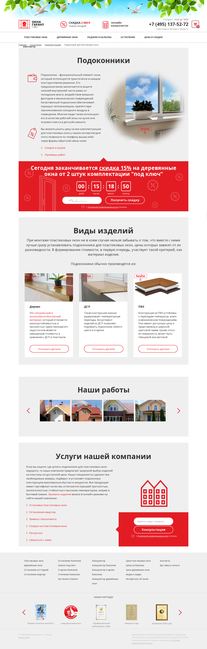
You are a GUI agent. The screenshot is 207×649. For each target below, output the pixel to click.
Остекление (128, 37)
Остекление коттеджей (36, 569)
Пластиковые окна (35, 37)
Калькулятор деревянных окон (105, 581)
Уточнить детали (49, 349)
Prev (29, 411)
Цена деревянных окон (138, 569)
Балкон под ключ (67, 565)
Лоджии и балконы (99, 37)
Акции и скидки (133, 574)
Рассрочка (35, 533)
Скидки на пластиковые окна (48, 526)
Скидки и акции (55, 147)
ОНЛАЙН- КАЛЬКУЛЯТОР (119, 24)
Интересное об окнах (137, 578)
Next (179, 411)
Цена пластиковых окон (138, 560)
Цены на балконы (135, 565)
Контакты (29, 46)
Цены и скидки (153, 37)
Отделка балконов (67, 569)
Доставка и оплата (170, 565)
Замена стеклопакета (43, 519)
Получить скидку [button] (125, 200)
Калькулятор (98, 560)
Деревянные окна (67, 37)
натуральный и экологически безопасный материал (45, 316)
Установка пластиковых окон (48, 505)
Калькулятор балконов (104, 565)
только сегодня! (79, 24)
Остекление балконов (69, 560)
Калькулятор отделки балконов (103, 572)
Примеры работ (55, 154)
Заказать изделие (59, 494)
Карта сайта (24, 637)
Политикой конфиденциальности (103, 207)
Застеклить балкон (68, 578)
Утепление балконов (69, 574)
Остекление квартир (42, 512)
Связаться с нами (40, 540)
